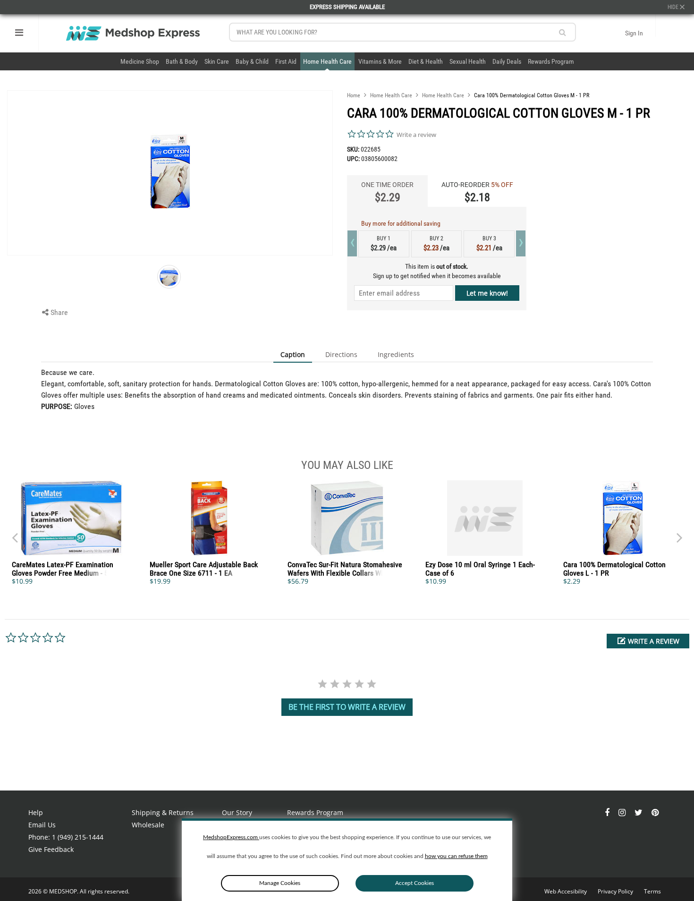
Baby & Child (252, 61)
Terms (652, 891)
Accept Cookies (414, 883)
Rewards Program (551, 61)
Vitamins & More (380, 61)
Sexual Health (467, 61)
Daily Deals (506, 61)
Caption (292, 354)
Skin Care (216, 61)
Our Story (237, 812)
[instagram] (622, 812)
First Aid (285, 61)
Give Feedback (51, 849)
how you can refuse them (456, 856)
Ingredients (396, 354)
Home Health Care (327, 61)
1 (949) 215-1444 (77, 837)
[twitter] (639, 812)
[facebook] (608, 812)
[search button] (562, 32)
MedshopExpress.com (231, 837)
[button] (648, 641)
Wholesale (148, 824)
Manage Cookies (279, 883)
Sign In (634, 33)
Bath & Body (182, 61)
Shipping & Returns (163, 812)
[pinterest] (655, 812)
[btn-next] (14, 533)
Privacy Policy (616, 891)
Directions (341, 354)
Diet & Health (425, 61)
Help (35, 812)
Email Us (42, 824)
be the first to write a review (347, 707)
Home (353, 95)
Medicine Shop (139, 61)
